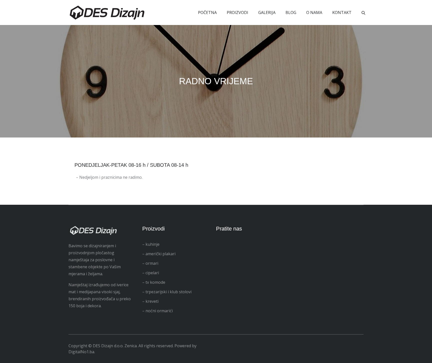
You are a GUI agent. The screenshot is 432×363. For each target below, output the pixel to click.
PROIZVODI (237, 12)
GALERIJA (267, 12)
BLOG (291, 12)
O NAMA (314, 12)
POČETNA (207, 12)
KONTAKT (342, 12)
